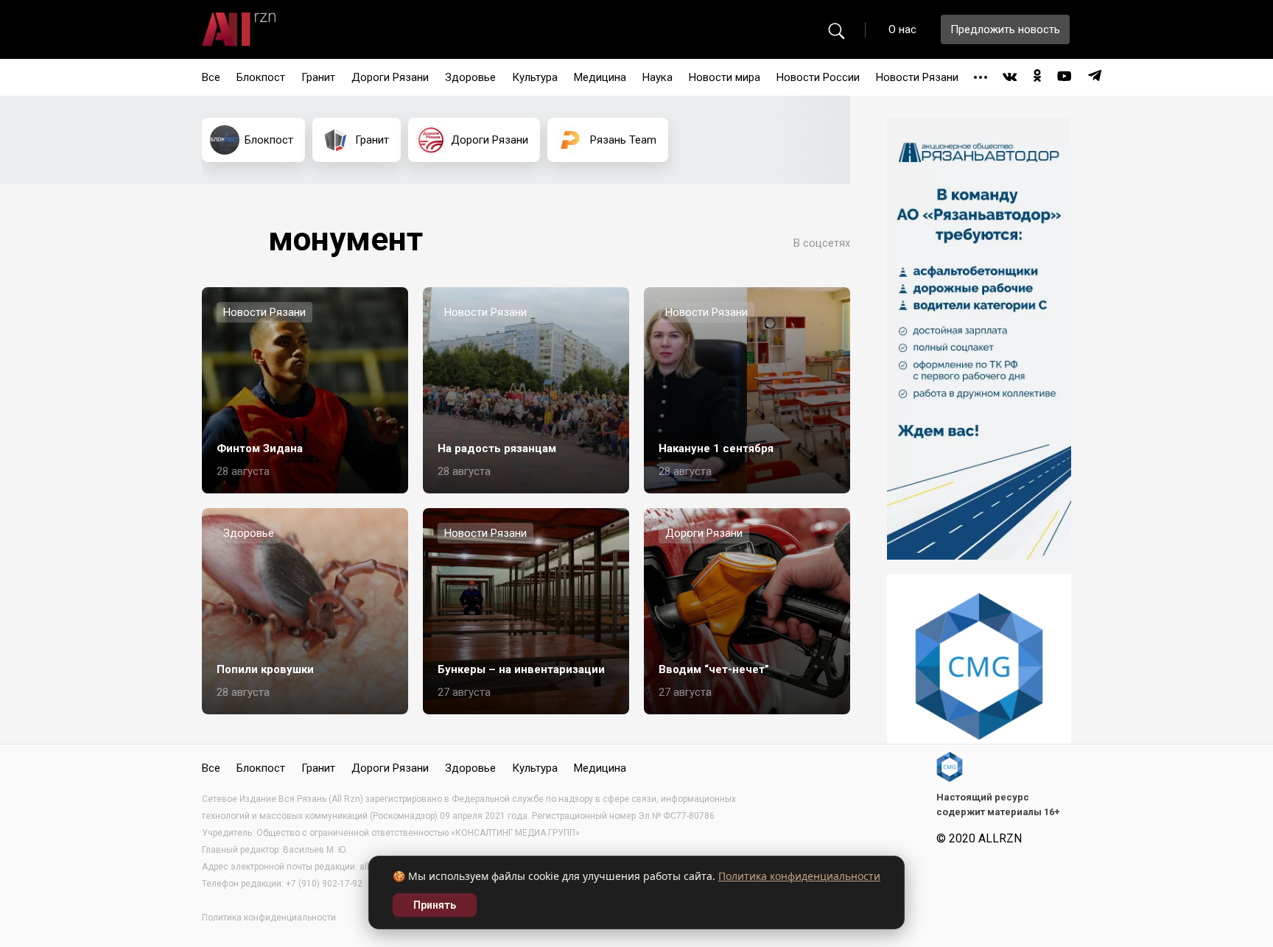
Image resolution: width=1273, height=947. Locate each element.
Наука (657, 77)
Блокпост (260, 77)
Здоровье (470, 77)
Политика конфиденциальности (799, 876)
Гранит (318, 77)
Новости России (818, 77)
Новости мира (724, 77)
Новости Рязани (917, 77)
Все (211, 77)
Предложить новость (1005, 29)
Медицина (600, 77)
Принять (434, 905)
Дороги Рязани (390, 77)
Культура (535, 77)
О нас (902, 29)
